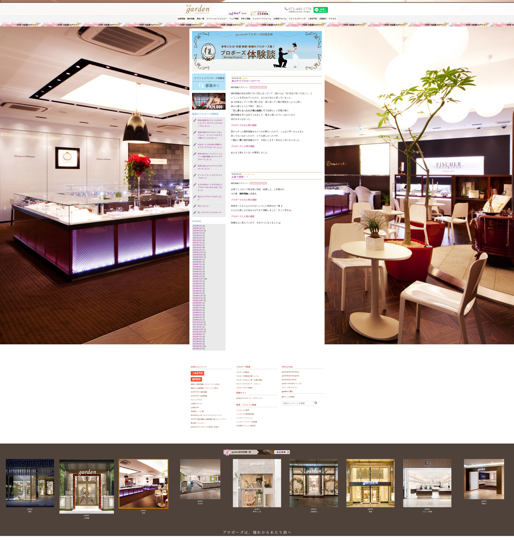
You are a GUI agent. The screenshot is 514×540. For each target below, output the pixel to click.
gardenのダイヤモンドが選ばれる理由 (204, 427)
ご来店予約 (312, 19)
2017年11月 (198, 322)
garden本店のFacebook (290, 372)
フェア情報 (234, 19)
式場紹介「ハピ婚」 (198, 411)
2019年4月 (197, 286)
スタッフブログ (196, 400)
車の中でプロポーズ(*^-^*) (246, 81)
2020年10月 (198, 257)
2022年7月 (197, 233)
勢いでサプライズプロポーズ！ (210, 212)
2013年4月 (197, 344)
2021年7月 (197, 243)
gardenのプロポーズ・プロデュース (249, 398)
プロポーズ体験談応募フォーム (247, 376)
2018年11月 (198, 298)
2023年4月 (197, 226)
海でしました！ (204, 206)
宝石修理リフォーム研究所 (246, 426)
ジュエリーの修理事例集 (245, 414)
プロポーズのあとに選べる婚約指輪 (249, 380)
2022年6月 (197, 235)
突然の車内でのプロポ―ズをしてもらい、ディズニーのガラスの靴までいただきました (210, 135)
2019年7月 (197, 281)
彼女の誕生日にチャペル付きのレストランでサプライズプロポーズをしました (210, 123)
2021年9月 (197, 240)
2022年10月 (198, 231)
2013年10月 (198, 332)
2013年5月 (197, 341)
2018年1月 (197, 320)
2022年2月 (197, 238)
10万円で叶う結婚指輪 (199, 396)
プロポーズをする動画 (244, 388)
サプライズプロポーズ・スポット (248, 384)
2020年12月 (198, 252)
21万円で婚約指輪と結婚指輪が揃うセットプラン (208, 419)
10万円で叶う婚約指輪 (199, 392)
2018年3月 (197, 317)
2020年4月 (197, 271)
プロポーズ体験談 (242, 372)
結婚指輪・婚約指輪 (186, 19)
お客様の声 (195, 407)
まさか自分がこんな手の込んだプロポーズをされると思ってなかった (210, 187)
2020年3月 (197, 274)
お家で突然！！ (240, 177)
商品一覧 (200, 19)
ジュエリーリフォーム (261, 19)
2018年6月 (197, 310)
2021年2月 (197, 250)
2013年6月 (197, 339)
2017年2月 (197, 327)
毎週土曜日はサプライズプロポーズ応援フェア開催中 (257, 24)
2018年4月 (197, 315)
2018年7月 (197, 308)
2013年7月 (197, 337)
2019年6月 (197, 284)
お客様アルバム (280, 19)
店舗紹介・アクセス (327, 19)
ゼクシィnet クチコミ (289, 387)
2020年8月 (197, 262)
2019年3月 (197, 288)
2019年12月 (198, 279)
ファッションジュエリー (217, 19)
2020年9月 (197, 259)
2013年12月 (198, 329)
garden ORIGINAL (258, 87)
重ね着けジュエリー (198, 423)
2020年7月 (197, 264)
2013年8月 (197, 334)
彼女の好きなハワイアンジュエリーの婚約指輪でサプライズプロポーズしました (210, 156)
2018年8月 (197, 305)
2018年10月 (198, 300)
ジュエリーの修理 (242, 410)
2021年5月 (197, 245)
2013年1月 (197, 349)
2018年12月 (198, 296)
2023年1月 (197, 228)
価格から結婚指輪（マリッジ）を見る (204, 388)
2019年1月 (197, 293)
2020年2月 (197, 276)
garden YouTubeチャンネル (292, 383)
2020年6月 (197, 267)
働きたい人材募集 (288, 397)
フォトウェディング (297, 19)
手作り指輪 (245, 19)
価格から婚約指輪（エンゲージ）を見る (205, 384)
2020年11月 (198, 255)
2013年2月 (197, 346)
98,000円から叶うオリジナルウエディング (206, 415)
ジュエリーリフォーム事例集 (246, 422)
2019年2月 (197, 291)
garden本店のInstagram (290, 376)
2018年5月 (197, 312)
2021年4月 (197, 247)
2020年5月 (197, 269)
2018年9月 (197, 303)
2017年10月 (198, 324)
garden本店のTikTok (289, 380)
